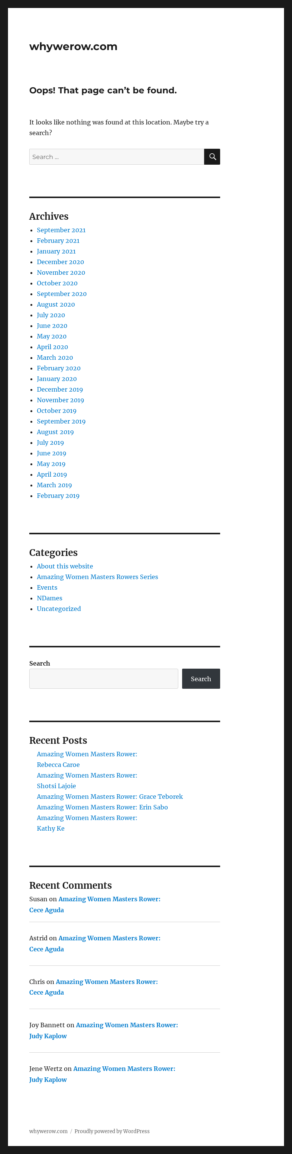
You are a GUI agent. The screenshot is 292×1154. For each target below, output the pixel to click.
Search (39, 663)
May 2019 (51, 464)
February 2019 (58, 495)
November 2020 (61, 272)
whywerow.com (73, 46)
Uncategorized (59, 608)
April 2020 (52, 347)
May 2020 (52, 336)
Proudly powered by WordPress (112, 1131)
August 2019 (55, 432)
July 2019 (50, 442)
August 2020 (56, 304)
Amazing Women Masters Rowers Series (97, 577)
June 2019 (52, 453)
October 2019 (57, 410)
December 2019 (60, 389)
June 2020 (52, 325)
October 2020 (57, 283)
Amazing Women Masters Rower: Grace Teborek (110, 796)
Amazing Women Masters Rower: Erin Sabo (102, 807)
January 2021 (56, 251)
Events (47, 587)
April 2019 (52, 474)
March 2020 (55, 357)
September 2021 (61, 230)
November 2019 (60, 400)
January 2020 (57, 379)
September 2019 (61, 421)
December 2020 (60, 262)
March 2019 (54, 485)
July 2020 (51, 315)
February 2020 (59, 368)
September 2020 (62, 294)
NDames (49, 598)
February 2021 (58, 240)
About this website (65, 566)
